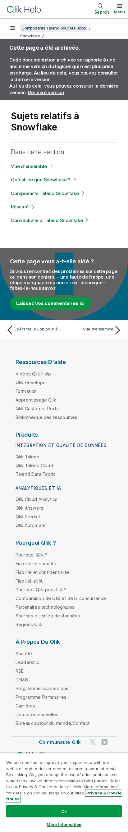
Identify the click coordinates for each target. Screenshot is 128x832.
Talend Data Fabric (36, 474)
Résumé (20, 207)
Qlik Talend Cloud (34, 465)
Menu (119, 11)
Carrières (25, 705)
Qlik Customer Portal (38, 408)
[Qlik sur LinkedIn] (104, 742)
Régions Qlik (29, 624)
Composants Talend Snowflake (45, 193)
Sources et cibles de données (48, 615)
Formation (26, 391)
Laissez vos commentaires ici (50, 303)
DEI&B (22, 679)
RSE (20, 671)
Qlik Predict (28, 516)
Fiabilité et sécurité (36, 563)
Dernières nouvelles (37, 714)
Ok (64, 811)
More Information (64, 824)
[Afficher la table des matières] (12, 28)
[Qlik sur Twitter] (92, 742)
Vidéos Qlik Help (33, 373)
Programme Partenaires (41, 697)
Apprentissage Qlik (36, 399)
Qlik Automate (31, 525)
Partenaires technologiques (45, 607)
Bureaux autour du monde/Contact (52, 723)
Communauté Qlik (60, 742)
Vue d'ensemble (29, 166)
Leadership (28, 662)
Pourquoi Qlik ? (32, 554)
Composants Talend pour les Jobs (53, 27)
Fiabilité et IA (29, 581)
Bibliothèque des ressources (46, 417)
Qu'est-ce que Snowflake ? (40, 180)
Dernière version (46, 92)
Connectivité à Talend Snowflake (47, 220)
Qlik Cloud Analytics (36, 499)
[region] (64, 792)
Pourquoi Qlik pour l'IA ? (41, 589)
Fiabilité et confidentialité (42, 572)
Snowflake (30, 35)
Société (24, 653)
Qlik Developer (31, 382)
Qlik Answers (29, 508)
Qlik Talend (27, 456)
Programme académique (42, 688)
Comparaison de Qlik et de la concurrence (61, 598)
